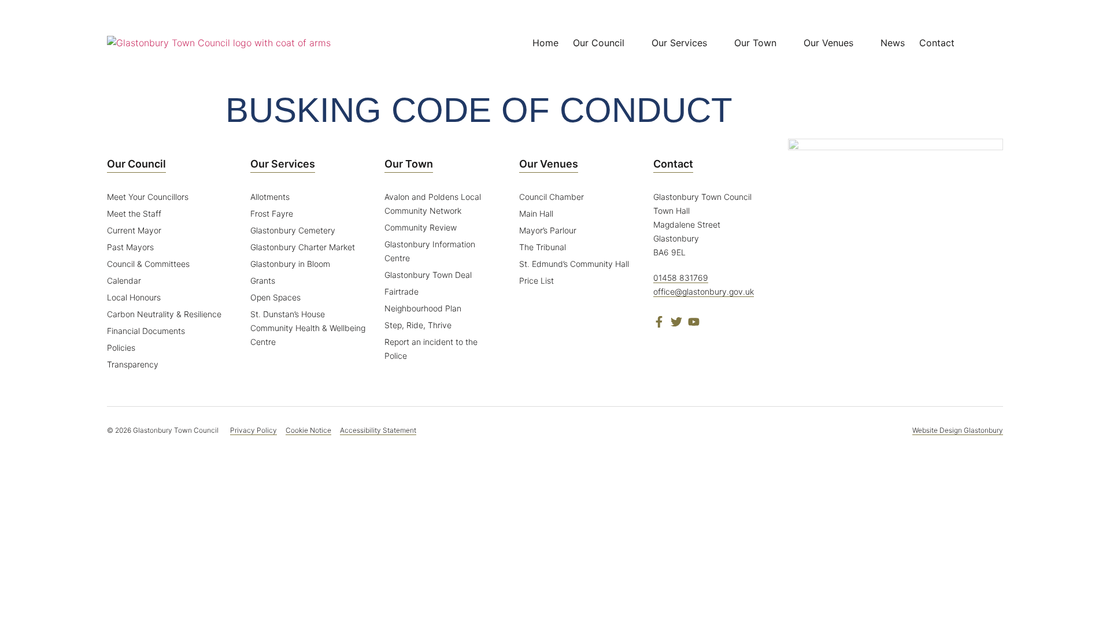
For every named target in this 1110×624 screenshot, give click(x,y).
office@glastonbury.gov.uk (703, 291)
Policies (121, 347)
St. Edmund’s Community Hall (574, 264)
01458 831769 (680, 278)
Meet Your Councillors (147, 197)
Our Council (136, 164)
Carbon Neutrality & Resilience (164, 314)
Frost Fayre (271, 213)
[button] (994, 43)
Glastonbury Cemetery (292, 230)
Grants (262, 280)
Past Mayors (130, 247)
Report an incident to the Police (431, 349)
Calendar (124, 280)
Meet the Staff (134, 213)
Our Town (408, 164)
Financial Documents (146, 331)
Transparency (132, 364)
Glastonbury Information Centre (429, 251)
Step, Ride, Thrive (418, 325)
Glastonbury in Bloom (290, 264)
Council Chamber (551, 197)
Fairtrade (401, 291)
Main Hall (536, 213)
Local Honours (134, 297)
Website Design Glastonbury (957, 430)
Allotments (270, 197)
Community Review (420, 227)
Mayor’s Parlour (547, 230)
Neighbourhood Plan (422, 308)
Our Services (282, 164)
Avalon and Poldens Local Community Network (432, 204)
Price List (536, 280)
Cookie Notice (308, 430)
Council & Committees (148, 264)
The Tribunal (542, 247)
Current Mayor (134, 230)
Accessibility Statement (378, 430)
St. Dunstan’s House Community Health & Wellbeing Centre (307, 328)
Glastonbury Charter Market (302, 247)
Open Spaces (275, 297)
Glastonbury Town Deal (428, 275)
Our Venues (548, 164)
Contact (673, 164)
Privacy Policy (253, 430)
